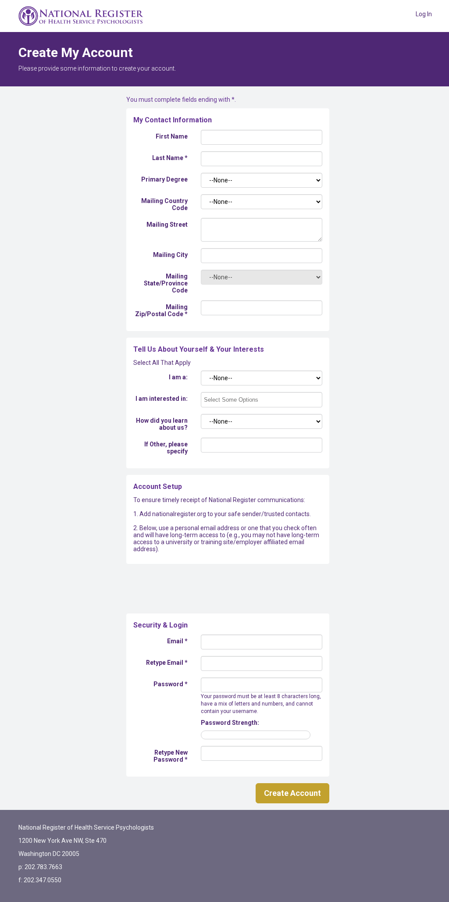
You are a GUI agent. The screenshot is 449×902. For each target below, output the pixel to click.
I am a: (178, 377)
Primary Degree (164, 179)
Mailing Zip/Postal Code (161, 310)
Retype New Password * (170, 756)
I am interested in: (161, 398)
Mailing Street (167, 224)
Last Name (170, 157)
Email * (177, 641)
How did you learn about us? (162, 424)
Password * (170, 684)
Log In (424, 14)
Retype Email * (167, 662)
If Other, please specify (166, 448)
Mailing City (170, 254)
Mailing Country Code (164, 204)
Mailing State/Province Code (166, 283)
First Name (172, 136)
